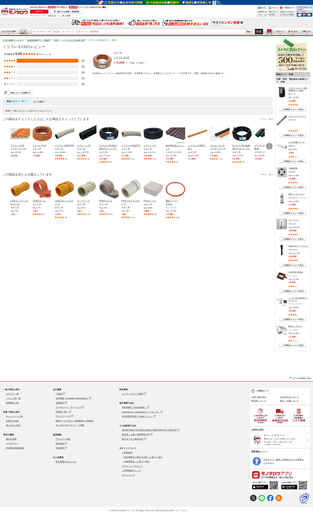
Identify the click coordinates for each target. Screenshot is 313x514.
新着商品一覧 (12, 403)
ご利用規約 (127, 452)
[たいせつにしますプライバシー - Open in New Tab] (304, 498)
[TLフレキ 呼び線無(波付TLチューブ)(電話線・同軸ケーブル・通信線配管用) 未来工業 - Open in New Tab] (242, 134)
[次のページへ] (269, 146)
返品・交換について (289, 400)
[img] (15, 11)
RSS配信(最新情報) (15, 448)
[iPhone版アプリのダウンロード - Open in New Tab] (265, 485)
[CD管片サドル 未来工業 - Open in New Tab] (42, 189)
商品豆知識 (11, 439)
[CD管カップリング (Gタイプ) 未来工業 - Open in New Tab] (20, 189)
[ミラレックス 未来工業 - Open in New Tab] (153, 134)
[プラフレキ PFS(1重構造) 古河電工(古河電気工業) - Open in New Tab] (264, 134)
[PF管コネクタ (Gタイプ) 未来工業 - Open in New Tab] (131, 189)
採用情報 (57, 434)
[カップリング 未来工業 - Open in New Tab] (87, 189)
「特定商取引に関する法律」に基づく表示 (142, 457)
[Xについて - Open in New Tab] (253, 500)
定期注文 (52, 16)
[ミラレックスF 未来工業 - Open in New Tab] (87, 134)
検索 (259, 31)
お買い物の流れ (258, 397)
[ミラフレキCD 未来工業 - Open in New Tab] (42, 134)
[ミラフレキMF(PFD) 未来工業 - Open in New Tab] (64, 134)
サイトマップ (128, 475)
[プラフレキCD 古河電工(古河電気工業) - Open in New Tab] (20, 134)
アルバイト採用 (63, 439)
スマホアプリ (12, 443)
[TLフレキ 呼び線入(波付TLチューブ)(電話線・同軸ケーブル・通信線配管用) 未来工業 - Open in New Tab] (109, 134)
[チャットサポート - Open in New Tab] (273, 11)
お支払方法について (289, 397)
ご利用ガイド (262, 391)
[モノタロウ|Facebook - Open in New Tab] (270, 500)
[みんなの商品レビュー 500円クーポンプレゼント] (291, 70)
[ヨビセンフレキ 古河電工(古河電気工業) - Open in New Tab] (220, 134)
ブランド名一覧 (13, 398)
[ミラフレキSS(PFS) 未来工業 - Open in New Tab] (131, 134)
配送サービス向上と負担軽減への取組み (75, 421)
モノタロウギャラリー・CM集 (70, 425)
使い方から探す (13, 425)
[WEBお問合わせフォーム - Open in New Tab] (262, 11)
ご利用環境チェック (131, 470)
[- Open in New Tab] (260, 415)
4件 (83, 60)
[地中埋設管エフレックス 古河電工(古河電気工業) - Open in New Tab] (175, 134)
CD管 (56, 40)
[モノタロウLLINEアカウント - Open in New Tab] (262, 500)
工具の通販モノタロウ (13, 40)
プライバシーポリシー (132, 466)
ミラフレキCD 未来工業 (73, 40)
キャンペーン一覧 (14, 416)
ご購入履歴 (65, 16)
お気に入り (306, 31)
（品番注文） (23, 31)
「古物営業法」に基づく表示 (135, 461)
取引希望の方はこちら (66, 461)
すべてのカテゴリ (40, 31)
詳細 (248, 32)
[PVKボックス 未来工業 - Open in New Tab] (153, 189)
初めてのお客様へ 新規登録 (68, 12)
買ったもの (292, 31)
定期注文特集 (12, 421)
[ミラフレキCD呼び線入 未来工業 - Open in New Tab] (197, 134)
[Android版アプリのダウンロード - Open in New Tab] (295, 485)
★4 (16, 101)
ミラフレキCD (121, 57)
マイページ (35, 16)
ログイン (39, 11)
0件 (83, 66)
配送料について (258, 400)
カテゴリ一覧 (12, 394)
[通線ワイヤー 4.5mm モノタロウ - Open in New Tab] (175, 189)
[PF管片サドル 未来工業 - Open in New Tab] (109, 189)
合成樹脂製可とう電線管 (38, 40)
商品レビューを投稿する (20, 93)
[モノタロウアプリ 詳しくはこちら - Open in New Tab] (280, 474)
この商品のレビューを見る (293, 109)
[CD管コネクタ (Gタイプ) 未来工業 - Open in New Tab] (64, 189)
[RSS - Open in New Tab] (279, 500)
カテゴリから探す (9, 31)
